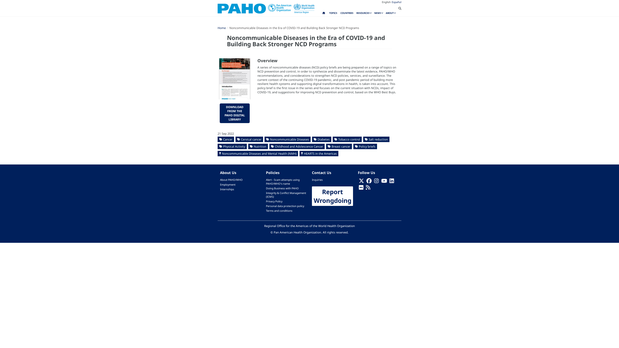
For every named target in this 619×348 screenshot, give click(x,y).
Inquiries (317, 180)
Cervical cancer (251, 139)
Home (222, 28)
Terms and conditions (279, 211)
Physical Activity (234, 146)
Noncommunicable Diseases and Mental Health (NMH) (259, 153)
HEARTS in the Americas (320, 153)
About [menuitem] (390, 13)
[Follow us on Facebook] (369, 182)
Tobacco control (349, 139)
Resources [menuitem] (362, 13)
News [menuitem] (377, 13)
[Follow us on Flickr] (361, 188)
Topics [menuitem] (333, 13)
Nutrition (260, 146)
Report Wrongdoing (332, 196)
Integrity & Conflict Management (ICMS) (286, 194)
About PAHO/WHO (231, 180)
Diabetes (324, 139)
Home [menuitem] (323, 14)
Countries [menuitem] (346, 13)
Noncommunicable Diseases (289, 139)
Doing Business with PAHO (282, 188)
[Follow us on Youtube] (384, 182)
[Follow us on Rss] (368, 188)
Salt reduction (378, 139)
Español (396, 2)
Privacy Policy (274, 201)
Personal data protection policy (285, 206)
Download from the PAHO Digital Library (235, 113)
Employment (228, 184)
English (386, 2)
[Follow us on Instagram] (376, 182)
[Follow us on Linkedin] (391, 182)
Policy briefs (367, 146)
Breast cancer (341, 146)
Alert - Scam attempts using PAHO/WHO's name (283, 181)
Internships (227, 189)
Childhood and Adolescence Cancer (299, 146)
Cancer (227, 139)
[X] (361, 182)
